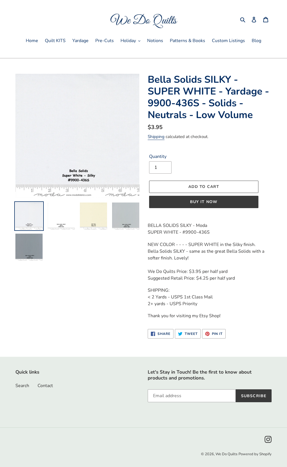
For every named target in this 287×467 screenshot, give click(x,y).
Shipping (156, 136)
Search (22, 386)
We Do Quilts (226, 454)
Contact (45, 386)
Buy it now (203, 201)
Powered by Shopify (255, 454)
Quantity (157, 156)
